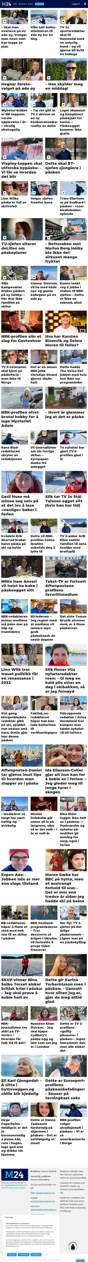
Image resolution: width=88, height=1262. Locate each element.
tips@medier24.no (45, 1193)
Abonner (39, 4)
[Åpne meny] (85, 4)
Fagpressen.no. (14, 1246)
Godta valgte (24, 1254)
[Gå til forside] (6, 4)
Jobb (15, 4)
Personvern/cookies (16, 1188)
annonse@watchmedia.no (43, 1209)
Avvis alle (12, 1254)
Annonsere (22, 4)
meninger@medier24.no (43, 1201)
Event (30, 4)
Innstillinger (80, 1260)
